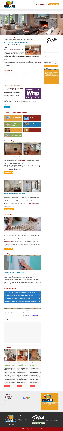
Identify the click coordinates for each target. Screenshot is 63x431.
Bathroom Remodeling (8, 209)
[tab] (22, 292)
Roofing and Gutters (16, 135)
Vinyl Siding (32, 123)
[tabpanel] (51, 77)
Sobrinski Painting (11, 49)
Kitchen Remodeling (16, 117)
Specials (29, 9)
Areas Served (26, 76)
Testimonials (43, 9)
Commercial (24, 9)
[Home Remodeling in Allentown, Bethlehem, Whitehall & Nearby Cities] (10, 355)
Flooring (19, 9)
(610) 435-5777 (44, 4)
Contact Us (55, 9)
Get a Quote (54, 4)
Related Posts (26, 79)
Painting (10, 9)
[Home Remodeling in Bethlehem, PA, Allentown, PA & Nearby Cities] (35, 355)
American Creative (32, 429)
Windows (31, 130)
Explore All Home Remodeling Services (12, 74)
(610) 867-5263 (7, 403)
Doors (12, 130)
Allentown (53, 417)
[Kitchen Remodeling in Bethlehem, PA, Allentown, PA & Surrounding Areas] (23, 355)
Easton (51, 419)
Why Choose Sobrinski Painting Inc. (11, 72)
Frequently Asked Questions (29, 74)
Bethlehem (48, 419)
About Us (37, 9)
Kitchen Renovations (9, 76)
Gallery (33, 9)
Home (6, 9)
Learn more (10, 102)
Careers (51, 9)
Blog (47, 9)
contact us (15, 102)
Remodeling (15, 9)
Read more (7, 386)
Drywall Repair (26, 72)
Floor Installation (8, 81)
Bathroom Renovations (9, 79)
